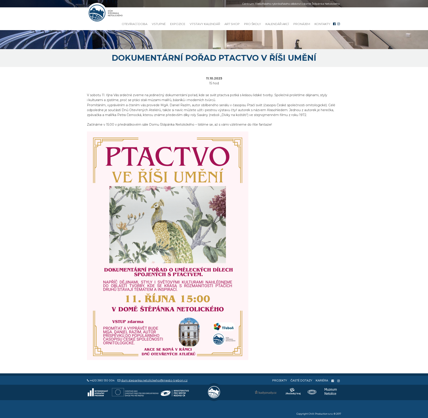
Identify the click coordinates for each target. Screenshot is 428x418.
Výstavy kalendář (205, 23)
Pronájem (301, 23)
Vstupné (159, 23)
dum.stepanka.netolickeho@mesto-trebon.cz (154, 380)
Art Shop (232, 23)
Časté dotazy (301, 380)
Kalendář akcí (277, 23)
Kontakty (322, 23)
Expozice (177, 23)
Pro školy (252, 23)
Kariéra (322, 380)
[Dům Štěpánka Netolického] (105, 13)
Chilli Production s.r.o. (321, 413)
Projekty (279, 380)
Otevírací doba (134, 23)
